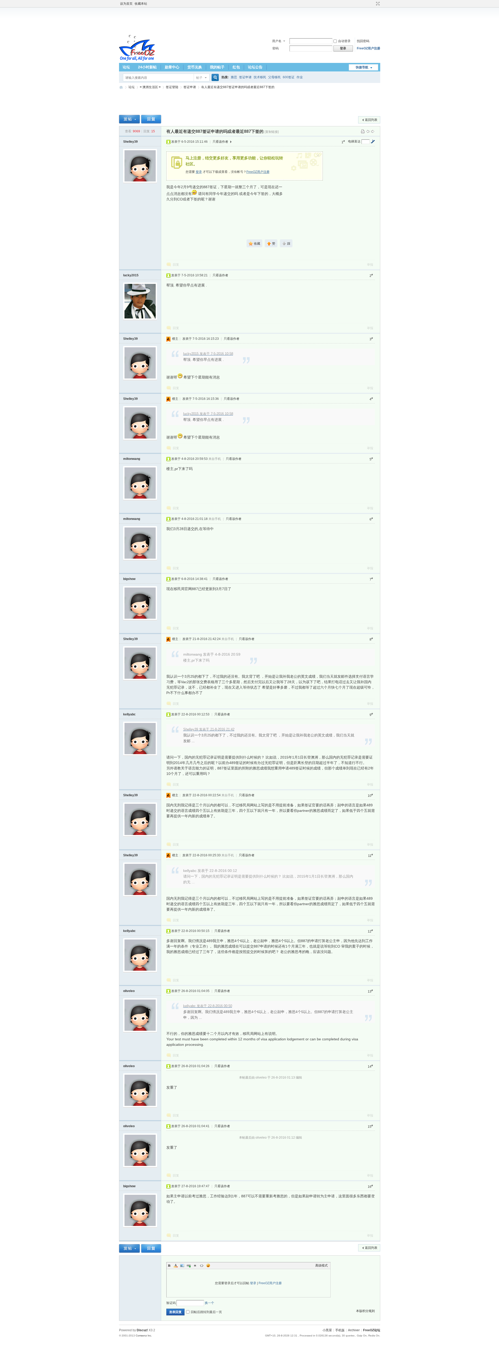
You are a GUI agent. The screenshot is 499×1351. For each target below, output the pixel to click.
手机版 (340, 1330)
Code (201, 1265)
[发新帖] (129, 119)
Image (182, 1265)
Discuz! (142, 1330)
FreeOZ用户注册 (368, 48)
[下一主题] (373, 131)
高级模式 (321, 1265)
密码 (275, 48)
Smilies (208, 1265)
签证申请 (245, 77)
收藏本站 (141, 3)
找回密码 (363, 41)
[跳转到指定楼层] (373, 141)
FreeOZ (137, 48)
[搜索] (214, 78)
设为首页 (126, 3)
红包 (236, 67)
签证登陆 (172, 87)
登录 (199, 172)
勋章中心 (172, 67)
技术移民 (260, 77)
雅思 (234, 77)
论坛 (126, 67)
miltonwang (131, 459)
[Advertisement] (249, 20)
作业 (300, 77)
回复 (176, 264)
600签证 (288, 77)
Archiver (354, 1330)
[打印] (363, 131)
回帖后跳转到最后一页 (206, 1312)
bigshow (129, 579)
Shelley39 (130, 141)
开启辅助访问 (373, 3)
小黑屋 (327, 1330)
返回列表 (371, 120)
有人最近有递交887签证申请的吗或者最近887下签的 (237, 87)
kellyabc (129, 714)
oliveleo (129, 991)
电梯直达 (354, 141)
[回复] (151, 119)
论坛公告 (255, 67)
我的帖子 (217, 67)
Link (188, 1265)
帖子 (199, 78)
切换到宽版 (377, 3)
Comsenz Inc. (144, 1335)
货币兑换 (194, 67)
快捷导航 (362, 67)
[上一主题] (368, 131)
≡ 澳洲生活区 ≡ (150, 87)
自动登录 (344, 41)
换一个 (209, 1303)
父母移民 (274, 77)
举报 (370, 264)
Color (175, 1265)
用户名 (276, 41)
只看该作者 (220, 141)
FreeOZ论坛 (121, 87)
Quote (195, 1265)
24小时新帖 (147, 67)
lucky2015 (131, 275)
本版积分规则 (365, 1311)
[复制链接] (272, 132)
